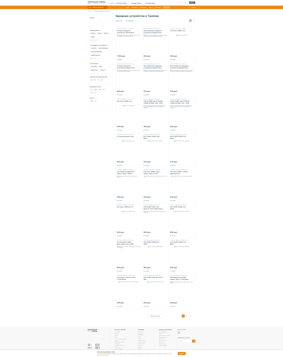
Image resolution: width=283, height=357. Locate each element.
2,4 (95, 89)
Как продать (117, 343)
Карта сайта (161, 341)
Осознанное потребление (141, 334)
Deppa (93, 33)
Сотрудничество (141, 340)
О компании (143, 7)
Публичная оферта (119, 349)
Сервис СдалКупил (163, 345)
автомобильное (103, 48)
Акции (127, 7)
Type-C (103, 70)
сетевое (93, 48)
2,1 (100, 89)
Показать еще (155, 316)
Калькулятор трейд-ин (119, 345)
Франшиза (166, 7)
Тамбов (112, 3)
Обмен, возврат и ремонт (164, 335)
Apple (99, 33)
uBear (92, 37)
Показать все (93, 40)
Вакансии (140, 345)
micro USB (94, 66)
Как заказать (117, 331)
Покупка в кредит (162, 340)
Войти (192, 2)
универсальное (95, 55)
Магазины (134, 7)
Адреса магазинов (163, 331)
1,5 (91, 101)
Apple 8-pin (94, 70)
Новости (139, 338)
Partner (106, 33)
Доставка (158, 7)
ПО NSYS (139, 349)
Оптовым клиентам (142, 341)
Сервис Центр (162, 343)
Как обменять (118, 347)
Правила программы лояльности (163, 338)
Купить (129, 39)
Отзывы (139, 336)
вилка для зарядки (96, 51)
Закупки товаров (141, 343)
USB (100, 66)
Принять (182, 353)
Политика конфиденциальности (119, 341)
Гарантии (161, 333)
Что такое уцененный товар (121, 339)
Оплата (151, 7)
